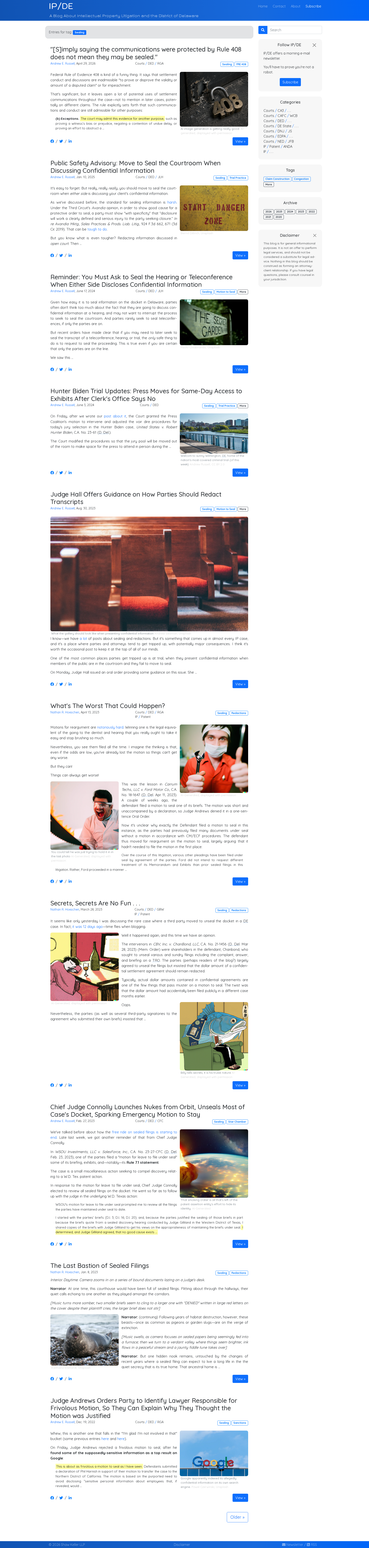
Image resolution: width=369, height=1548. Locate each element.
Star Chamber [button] (237, 1121)
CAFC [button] (282, 116)
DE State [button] (284, 126)
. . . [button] (289, 110)
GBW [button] (160, 909)
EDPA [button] (282, 136)
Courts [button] (140, 63)
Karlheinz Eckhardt (64, 1367)
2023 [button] (301, 211)
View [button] (239, 141)
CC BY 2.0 (218, 464)
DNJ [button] (281, 131)
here (105, 1438)
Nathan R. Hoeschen (64, 712)
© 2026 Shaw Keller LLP (67, 1544)
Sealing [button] (227, 64)
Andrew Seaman (165, 633)
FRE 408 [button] (241, 64)
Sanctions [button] (239, 1422)
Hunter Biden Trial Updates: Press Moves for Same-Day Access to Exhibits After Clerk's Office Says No (146, 394)
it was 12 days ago (87, 926)
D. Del (104, 432)
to (99, 229)
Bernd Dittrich (190, 233)
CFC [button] (160, 1121)
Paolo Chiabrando (193, 347)
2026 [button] (268, 211)
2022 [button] (312, 211)
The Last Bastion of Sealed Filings (99, 1265)
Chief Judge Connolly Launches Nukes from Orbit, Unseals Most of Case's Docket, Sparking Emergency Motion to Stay (147, 1110)
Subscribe (313, 6)
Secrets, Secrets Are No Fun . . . (95, 903)
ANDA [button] (287, 146)
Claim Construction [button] (277, 178)
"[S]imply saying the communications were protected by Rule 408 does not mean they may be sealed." (145, 53)
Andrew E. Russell (62, 63)
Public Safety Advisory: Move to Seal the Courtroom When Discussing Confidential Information (135, 166)
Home (263, 6)
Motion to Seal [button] (226, 291)
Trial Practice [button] (238, 177)
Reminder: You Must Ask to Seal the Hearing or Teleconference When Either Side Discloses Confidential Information (141, 280)
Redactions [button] (238, 713)
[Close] (314, 45)
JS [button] (290, 131)
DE (224, 455)
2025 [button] (279, 211)
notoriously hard (110, 727)
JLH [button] (160, 177)
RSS (313, 1544)
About (295, 6)
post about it (115, 416)
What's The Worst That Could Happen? (107, 706)
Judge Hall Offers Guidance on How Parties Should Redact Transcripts (135, 498)
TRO (156, 960)
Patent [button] (146, 717)
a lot (83, 638)
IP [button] (136, 717)
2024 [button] (290, 211)
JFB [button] (291, 141)
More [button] (243, 291)
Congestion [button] (301, 178)
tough (92, 229)
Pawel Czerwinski (203, 1487)
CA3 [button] (281, 110)
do (104, 229)
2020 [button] (278, 217)
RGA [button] (160, 63)
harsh (171, 202)
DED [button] (151, 63)
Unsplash (207, 233)
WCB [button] (293, 116)
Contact (279, 6)
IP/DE (61, 6)
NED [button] (281, 141)
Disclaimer (182, 1544)
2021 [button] (268, 217)
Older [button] (235, 1517)
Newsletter (294, 1544)
